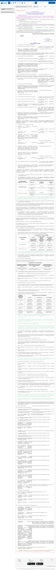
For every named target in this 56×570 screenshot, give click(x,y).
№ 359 (24, 30)
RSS (51, 559)
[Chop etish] (24, 3)
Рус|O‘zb (46, 2)
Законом (27, 19)
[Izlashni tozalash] (14, 7)
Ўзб (38, 2)
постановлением (46, 39)
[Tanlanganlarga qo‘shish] (11, 3)
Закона (48, 25)
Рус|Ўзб (43, 2)
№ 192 (35, 30)
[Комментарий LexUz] (16, 3)
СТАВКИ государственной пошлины (7, 12)
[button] (7, 9)
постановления (31, 550)
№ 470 (42, 31)
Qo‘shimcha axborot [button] (45, 6)
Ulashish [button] (53, 6)
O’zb (40, 2)
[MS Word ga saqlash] (22, 3)
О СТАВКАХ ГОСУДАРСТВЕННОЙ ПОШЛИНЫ (6, 9)
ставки (29, 21)
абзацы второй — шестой (49, 31)
